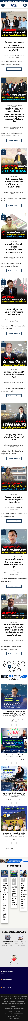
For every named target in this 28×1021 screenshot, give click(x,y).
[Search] (25, 5)
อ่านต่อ (14, 725)
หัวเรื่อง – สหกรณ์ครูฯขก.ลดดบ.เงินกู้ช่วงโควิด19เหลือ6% (14, 499)
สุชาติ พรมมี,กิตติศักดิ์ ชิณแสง (14, 1014)
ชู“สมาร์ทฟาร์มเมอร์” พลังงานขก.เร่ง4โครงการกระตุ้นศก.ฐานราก (14, 248)
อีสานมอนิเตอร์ (18, 557)
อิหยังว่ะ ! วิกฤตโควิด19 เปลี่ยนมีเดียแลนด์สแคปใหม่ (14, 374)
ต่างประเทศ (7, 987)
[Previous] (2, 896)
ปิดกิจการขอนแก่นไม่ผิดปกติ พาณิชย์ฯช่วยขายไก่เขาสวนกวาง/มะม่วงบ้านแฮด (14, 182)
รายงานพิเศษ (14, 40)
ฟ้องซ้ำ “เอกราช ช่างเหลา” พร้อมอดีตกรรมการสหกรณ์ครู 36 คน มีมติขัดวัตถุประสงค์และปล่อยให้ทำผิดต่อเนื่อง (14, 115)
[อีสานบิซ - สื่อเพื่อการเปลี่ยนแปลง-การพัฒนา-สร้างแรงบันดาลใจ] (14, 5)
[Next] (26, 896)
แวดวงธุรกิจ (7, 979)
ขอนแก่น (8, 105)
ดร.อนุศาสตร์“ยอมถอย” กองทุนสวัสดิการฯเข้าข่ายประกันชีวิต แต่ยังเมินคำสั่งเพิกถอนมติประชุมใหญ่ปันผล (14, 630)
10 (23, 666)
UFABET (6, 947)
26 (14, 670)
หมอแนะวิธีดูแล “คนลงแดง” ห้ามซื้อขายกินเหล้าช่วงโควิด (14, 312)
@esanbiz (9, 848)
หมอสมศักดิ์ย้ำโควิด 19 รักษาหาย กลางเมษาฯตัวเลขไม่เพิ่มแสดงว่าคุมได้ (14, 563)
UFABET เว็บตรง (5, 949)
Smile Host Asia (14, 1018)
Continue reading (14, 69)
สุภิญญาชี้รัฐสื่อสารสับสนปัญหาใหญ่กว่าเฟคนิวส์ (14, 437)
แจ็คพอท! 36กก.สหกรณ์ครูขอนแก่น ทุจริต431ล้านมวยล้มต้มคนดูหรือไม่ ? (14, 46)
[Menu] (3, 5)
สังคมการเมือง (8, 971)
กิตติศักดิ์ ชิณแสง (14, 57)
